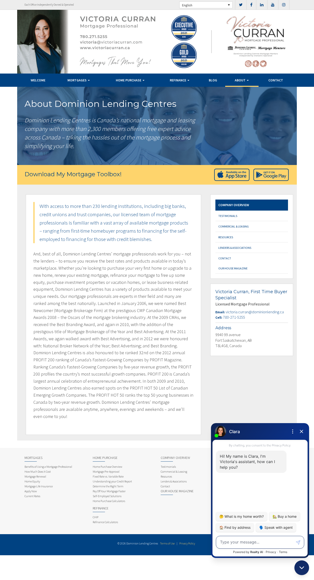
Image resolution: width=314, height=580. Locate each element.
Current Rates (32, 496)
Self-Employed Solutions (107, 496)
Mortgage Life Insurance (39, 486)
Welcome (38, 80)
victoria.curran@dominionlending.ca (255, 311)
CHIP (95, 517)
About (240, 80)
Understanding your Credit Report (112, 481)
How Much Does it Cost (38, 471)
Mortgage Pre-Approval (106, 471)
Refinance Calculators (105, 522)
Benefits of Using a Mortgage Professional (48, 466)
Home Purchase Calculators (109, 501)
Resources (225, 237)
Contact (275, 80)
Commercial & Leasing (233, 226)
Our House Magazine (233, 268)
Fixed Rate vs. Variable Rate (108, 476)
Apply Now (31, 491)
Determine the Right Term (108, 486)
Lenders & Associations (234, 248)
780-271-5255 (234, 317)
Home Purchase (129, 80)
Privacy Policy (187, 543)
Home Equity (32, 481)
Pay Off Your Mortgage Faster (109, 491)
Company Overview (233, 205)
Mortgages (77, 80)
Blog (213, 80)
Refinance (178, 80)
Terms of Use (167, 543)
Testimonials (227, 216)
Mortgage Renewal (35, 476)
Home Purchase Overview (107, 466)
